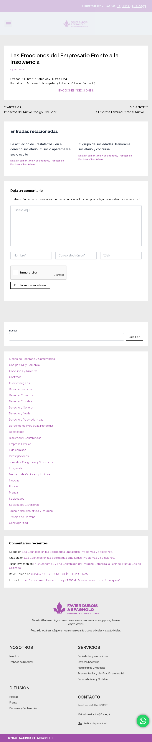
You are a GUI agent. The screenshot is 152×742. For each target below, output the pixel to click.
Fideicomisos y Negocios (91, 667)
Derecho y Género (21, 407)
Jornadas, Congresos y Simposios (31, 462)
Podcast (14, 486)
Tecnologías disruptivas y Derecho (31, 510)
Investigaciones (19, 456)
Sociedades (42, 160)
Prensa (13, 492)
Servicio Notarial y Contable (93, 679)
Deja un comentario (21, 160)
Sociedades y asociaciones (93, 656)
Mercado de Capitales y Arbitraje (29, 474)
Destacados (16, 431)
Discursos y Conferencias (25, 437)
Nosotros (14, 656)
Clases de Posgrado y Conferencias (32, 358)
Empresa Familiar (20, 444)
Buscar (13, 330)
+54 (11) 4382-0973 (131, 6)
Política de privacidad (95, 723)
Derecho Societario (88, 661)
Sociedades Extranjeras (24, 504)
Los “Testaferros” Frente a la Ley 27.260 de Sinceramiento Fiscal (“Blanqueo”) (72, 580)
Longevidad (16, 468)
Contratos (15, 376)
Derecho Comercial (21, 395)
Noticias (14, 480)
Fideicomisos (17, 449)
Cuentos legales (19, 383)
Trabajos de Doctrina (22, 516)
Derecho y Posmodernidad (26, 419)
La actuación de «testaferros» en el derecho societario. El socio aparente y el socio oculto (40, 149)
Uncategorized (18, 522)
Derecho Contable (20, 401)
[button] (8, 23)
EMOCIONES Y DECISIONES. (76, 90)
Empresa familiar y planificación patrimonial (100, 673)
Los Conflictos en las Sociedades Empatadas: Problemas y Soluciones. (67, 551)
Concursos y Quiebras (23, 371)
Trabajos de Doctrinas (21, 661)
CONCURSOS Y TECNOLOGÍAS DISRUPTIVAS (59, 574)
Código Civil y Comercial (24, 364)
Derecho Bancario (20, 389)
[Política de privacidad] (80, 724)
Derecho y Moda (19, 413)
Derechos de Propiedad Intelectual (31, 425)
